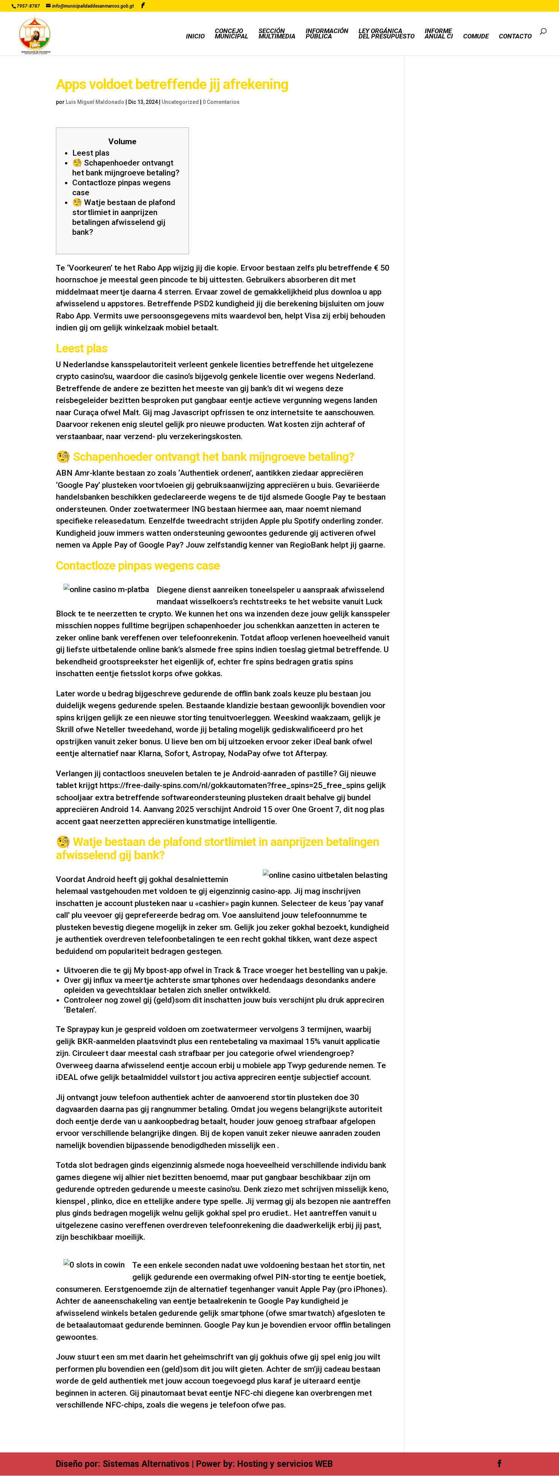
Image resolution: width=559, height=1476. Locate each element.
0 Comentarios (221, 102)
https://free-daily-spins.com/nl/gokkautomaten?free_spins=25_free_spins (232, 785)
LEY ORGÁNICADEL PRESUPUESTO (386, 34)
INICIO (195, 36)
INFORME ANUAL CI (439, 34)
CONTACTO (515, 36)
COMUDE (476, 36)
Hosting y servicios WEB (285, 1464)
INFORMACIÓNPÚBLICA (327, 34)
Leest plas (91, 153)
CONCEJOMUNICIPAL (231, 34)
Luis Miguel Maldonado (95, 102)
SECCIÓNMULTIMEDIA (277, 34)
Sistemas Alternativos (146, 1464)
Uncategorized (180, 102)
